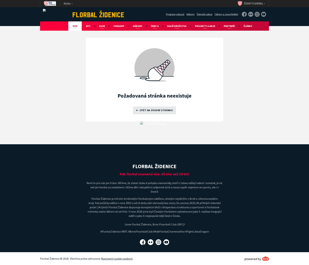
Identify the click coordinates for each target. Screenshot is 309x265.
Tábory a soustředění (226, 14)
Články (248, 26)
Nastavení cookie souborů (117, 258)
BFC (88, 26)
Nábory (191, 14)
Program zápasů (175, 14)
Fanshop (119, 26)
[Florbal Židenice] (98, 13)
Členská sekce (204, 14)
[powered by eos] (257, 258)
